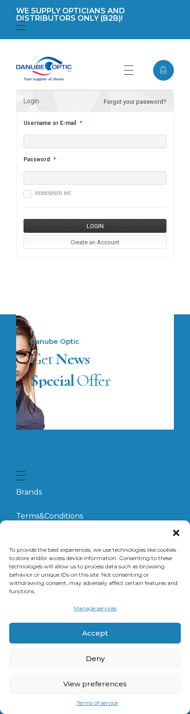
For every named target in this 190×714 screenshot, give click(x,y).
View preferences (95, 683)
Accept (95, 633)
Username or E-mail (50, 123)
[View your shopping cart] (163, 70)
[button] (176, 532)
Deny (95, 658)
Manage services (95, 608)
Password (37, 159)
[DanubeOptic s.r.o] (43, 69)
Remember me (53, 193)
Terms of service (97, 702)
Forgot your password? (135, 101)
